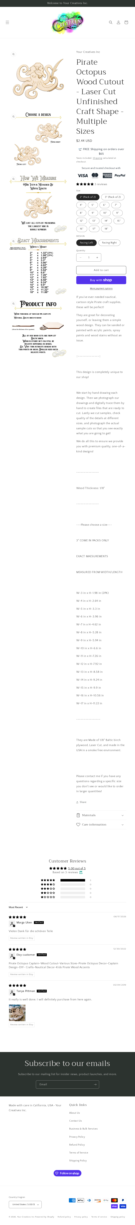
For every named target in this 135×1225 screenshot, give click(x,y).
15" (119, 220)
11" (117, 213)
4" (81, 205)
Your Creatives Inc (26, 1217)
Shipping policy (118, 1217)
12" (81, 220)
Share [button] (83, 802)
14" (106, 220)
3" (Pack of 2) (113, 197)
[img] (17, 917)
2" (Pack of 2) (88, 197)
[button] (7, 22)
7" (116, 205)
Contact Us (75, 1120)
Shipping (97, 158)
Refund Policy (77, 1144)
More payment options (101, 288)
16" (81, 228)
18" (106, 228)
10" (105, 213)
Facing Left (86, 242)
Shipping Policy (78, 1160)
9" (93, 213)
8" (81, 213)
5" (93, 205)
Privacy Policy (77, 1137)
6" (104, 205)
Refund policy (64, 1217)
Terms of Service (78, 1152)
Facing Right (109, 242)
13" (94, 220)
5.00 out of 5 (77, 868)
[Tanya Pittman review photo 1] (17, 1012)
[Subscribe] (95, 1084)
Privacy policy (81, 1217)
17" (94, 228)
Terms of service (99, 1217)
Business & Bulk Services (83, 1128)
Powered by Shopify (44, 1217)
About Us (74, 1113)
